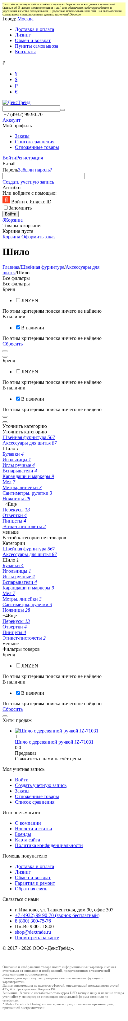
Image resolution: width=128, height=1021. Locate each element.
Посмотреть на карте (37, 937)
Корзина (11, 236)
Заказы (22, 136)
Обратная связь (31, 888)
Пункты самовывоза (36, 46)
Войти (9, 157)
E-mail (9, 163)
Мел (8, 481)
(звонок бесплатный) (57, 915)
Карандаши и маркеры (28, 476)
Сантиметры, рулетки (27, 493)
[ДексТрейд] (16, 102)
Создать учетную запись (28, 182)
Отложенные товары (37, 147)
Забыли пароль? (35, 169)
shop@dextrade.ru (33, 932)
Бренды (23, 834)
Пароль (10, 169)
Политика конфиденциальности (49, 845)
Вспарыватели (19, 470)
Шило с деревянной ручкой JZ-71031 (54, 742)
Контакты (25, 51)
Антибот (11, 187)
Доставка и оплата (34, 29)
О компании (28, 823)
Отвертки (14, 515)
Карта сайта (27, 839)
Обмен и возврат (33, 40)
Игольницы (16, 459)
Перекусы (16, 509)
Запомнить (20, 208)
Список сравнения (34, 141)
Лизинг (23, 34)
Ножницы (16, 498)
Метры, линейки (22, 487)
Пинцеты (14, 521)
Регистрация (29, 157)
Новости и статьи (33, 828)
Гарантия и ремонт (35, 883)
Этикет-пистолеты (24, 526)
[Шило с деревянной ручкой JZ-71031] (56, 730)
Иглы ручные (18, 465)
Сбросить (12, 343)
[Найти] (62, 110)
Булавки (13, 454)
